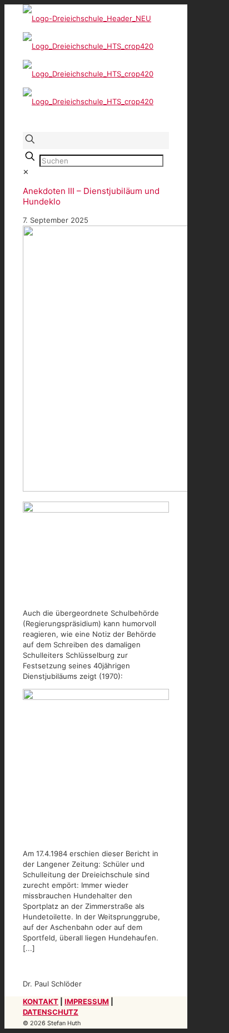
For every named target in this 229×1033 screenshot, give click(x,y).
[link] (26, 171)
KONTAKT (40, 1001)
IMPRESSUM (86, 1001)
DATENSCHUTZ (50, 1012)
